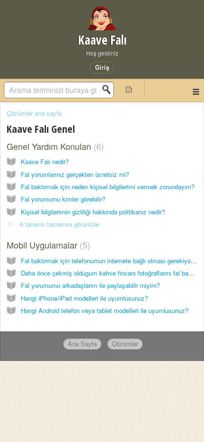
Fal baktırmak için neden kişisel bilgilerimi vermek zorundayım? (108, 186)
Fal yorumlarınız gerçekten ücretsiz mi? (75, 174)
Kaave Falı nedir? (45, 161)
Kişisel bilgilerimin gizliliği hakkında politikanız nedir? (93, 211)
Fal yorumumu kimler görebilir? (63, 198)
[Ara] (109, 89)
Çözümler (125, 343)
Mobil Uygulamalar (47, 245)
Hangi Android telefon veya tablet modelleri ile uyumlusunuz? (104, 310)
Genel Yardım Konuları (54, 146)
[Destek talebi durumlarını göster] (129, 89)
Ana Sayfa (82, 343)
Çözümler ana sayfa (34, 113)
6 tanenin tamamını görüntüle (59, 224)
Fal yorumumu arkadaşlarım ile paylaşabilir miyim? (90, 285)
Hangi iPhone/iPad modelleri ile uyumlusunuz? (84, 298)
